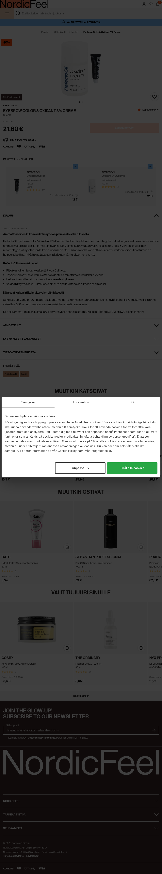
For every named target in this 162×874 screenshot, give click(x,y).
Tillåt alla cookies (132, 468)
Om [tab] (133, 402)
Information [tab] (81, 402)
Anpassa (78, 468)
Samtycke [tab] (28, 402)
